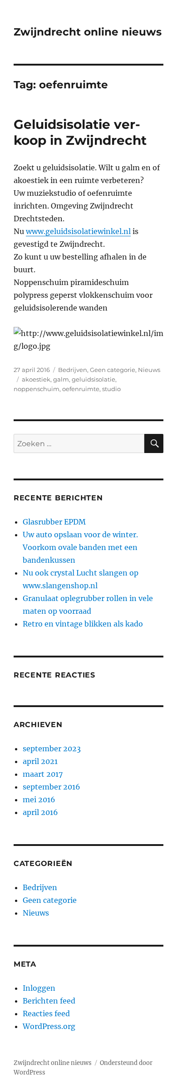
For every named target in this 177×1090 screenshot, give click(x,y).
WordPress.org (49, 1026)
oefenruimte (80, 388)
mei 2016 (39, 799)
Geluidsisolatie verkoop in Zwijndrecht (80, 132)
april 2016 (40, 812)
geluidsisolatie (93, 379)
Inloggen (39, 988)
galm (61, 379)
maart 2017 (43, 774)
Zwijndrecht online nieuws (88, 31)
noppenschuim (36, 388)
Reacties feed (46, 1013)
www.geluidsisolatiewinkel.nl (78, 231)
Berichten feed (49, 1000)
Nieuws (149, 369)
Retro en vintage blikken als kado (83, 623)
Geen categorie (112, 369)
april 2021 (40, 761)
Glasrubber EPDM (54, 521)
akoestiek (36, 379)
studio (111, 388)
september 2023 (52, 748)
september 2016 (51, 786)
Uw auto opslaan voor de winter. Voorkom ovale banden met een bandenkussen (80, 547)
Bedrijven (72, 369)
